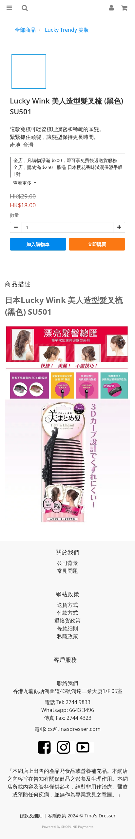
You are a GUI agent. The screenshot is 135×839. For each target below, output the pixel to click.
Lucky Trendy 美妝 (67, 29)
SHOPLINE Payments (77, 826)
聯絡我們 (67, 683)
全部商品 (25, 29)
